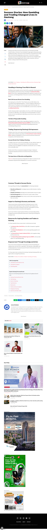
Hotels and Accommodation (16, 286)
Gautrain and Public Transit (15, 290)
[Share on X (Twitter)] (9, 23)
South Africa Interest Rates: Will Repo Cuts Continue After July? (12, 337)
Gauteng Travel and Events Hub (16, 277)
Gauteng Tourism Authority (25, 524)
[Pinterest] (5, 62)
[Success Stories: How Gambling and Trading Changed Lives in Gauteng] (23, 47)
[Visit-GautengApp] (14, 510)
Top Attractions (13, 283)
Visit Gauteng (13, 279)
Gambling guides (13, 266)
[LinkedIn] (5, 59)
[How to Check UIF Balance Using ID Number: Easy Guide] (13, 346)
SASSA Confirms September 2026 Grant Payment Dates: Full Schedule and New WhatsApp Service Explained (25, 396)
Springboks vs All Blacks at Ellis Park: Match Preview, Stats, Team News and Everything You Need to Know (26, 401)
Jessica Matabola (10, 20)
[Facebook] (5, 53)
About (24, 521)
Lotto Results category (15, 264)
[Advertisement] (26, 72)
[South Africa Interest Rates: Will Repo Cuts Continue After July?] (13, 329)
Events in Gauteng (14, 281)
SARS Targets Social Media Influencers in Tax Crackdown (32, 337)
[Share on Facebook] (7, 23)
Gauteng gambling (18, 295)
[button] (41, 2)
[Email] (5, 65)
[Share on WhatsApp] (5, 23)
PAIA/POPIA (18, 521)
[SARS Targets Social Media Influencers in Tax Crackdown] (33, 329)
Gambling (6, 9)
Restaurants (12, 285)
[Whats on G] (23, 2)
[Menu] (5, 2)
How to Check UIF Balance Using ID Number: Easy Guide (13, 354)
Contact (29, 521)
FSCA (11, 158)
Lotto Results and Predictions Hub (17, 262)
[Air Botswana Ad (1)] (19, 450)
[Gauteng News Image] (14, 486)
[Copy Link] (12, 23)
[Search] (39, 2)
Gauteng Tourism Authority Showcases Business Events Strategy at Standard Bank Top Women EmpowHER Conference (23, 390)
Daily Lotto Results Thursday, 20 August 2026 (18, 406)
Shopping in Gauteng (14, 288)
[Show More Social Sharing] (14, 23)
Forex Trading (11, 295)
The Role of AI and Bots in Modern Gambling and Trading (25, 256)
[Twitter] (5, 56)
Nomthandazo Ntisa (8, 392)
